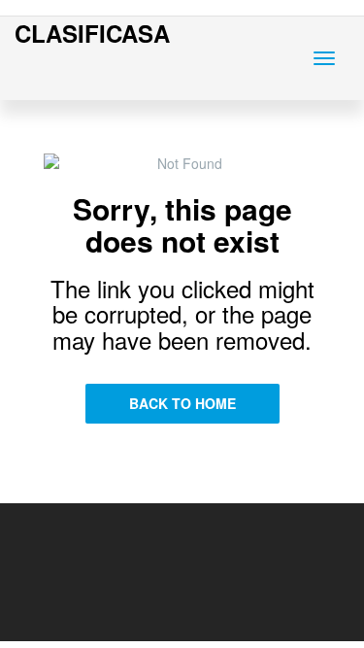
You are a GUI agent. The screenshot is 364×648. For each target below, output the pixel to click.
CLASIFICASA (92, 33)
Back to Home (182, 403)
